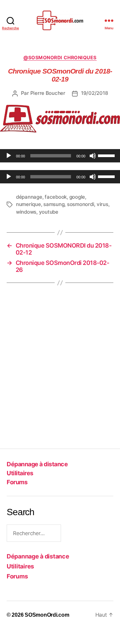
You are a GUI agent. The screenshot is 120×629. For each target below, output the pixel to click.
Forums (17, 482)
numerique (28, 204)
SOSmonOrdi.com (47, 615)
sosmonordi (80, 204)
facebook (56, 197)
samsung (53, 204)
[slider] (107, 155)
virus (102, 204)
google (77, 197)
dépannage (29, 197)
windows (26, 212)
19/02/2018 (94, 93)
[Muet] (92, 155)
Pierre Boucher (47, 93)
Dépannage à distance (37, 464)
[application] (60, 155)
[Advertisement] (60, 372)
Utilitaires (20, 473)
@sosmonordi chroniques (59, 57)
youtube (48, 212)
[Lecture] (8, 155)
